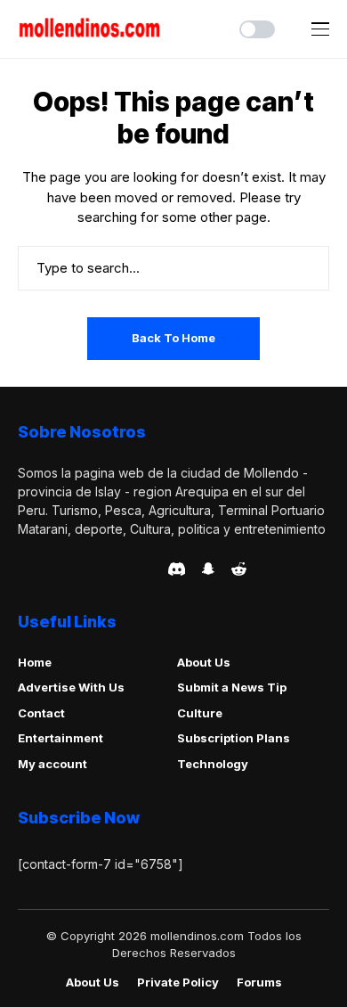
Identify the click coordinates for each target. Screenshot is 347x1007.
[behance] (48, 568)
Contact (41, 713)
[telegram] (74, 568)
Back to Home (173, 338)
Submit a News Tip (231, 687)
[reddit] (238, 569)
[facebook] (23, 568)
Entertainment (60, 738)
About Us (203, 662)
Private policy (178, 982)
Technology (212, 764)
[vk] (149, 568)
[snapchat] (208, 569)
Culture (199, 713)
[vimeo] (99, 568)
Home (35, 662)
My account (52, 764)
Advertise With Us (71, 687)
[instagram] (124, 568)
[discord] (176, 569)
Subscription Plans (233, 738)
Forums (259, 982)
